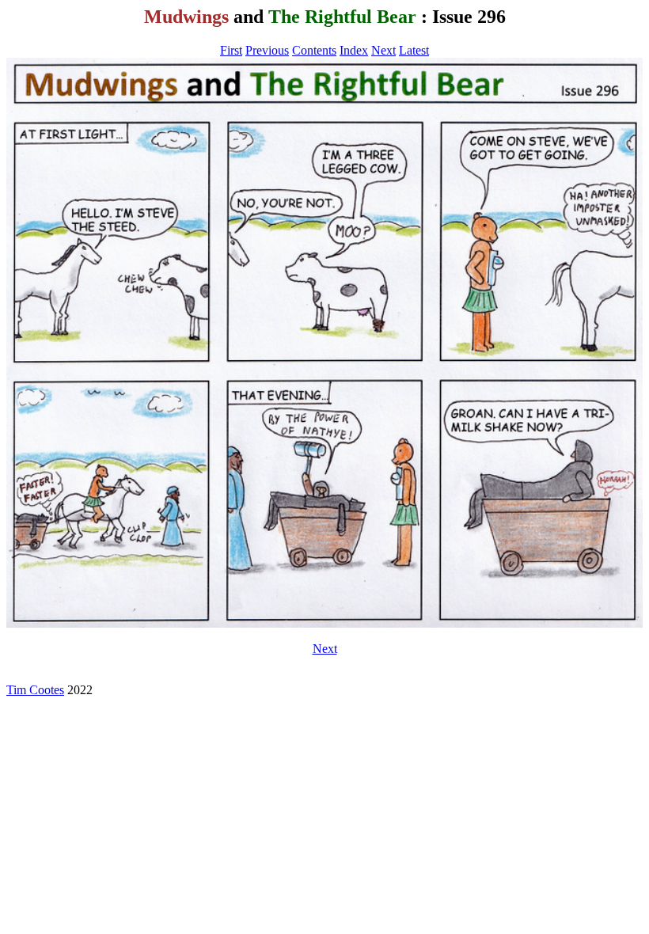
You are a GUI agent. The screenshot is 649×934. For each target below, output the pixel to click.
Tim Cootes (35, 690)
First (231, 50)
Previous (267, 50)
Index (354, 50)
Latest (414, 50)
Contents (314, 50)
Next (383, 50)
